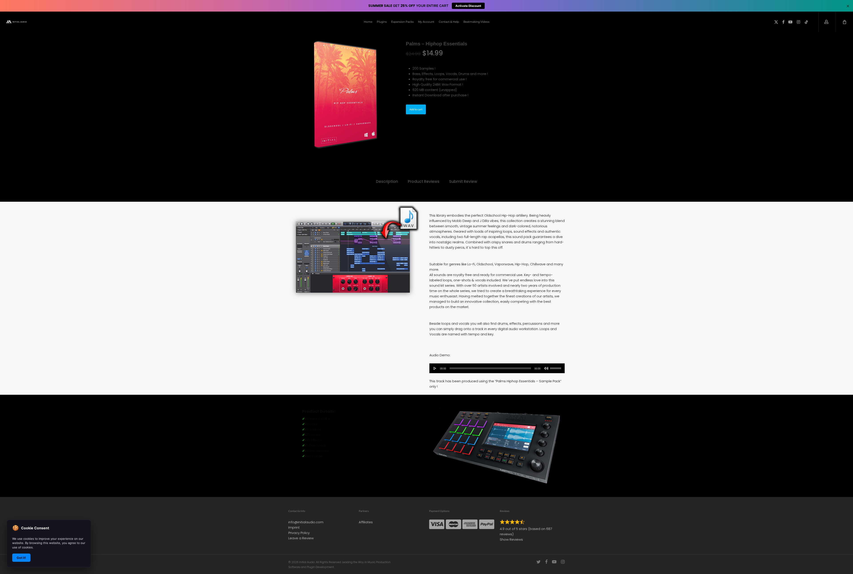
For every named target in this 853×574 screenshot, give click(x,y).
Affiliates (366, 522)
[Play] (435, 368)
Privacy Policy (299, 532)
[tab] (387, 181)
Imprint (294, 527)
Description (387, 181)
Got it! (21, 558)
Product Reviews (423, 181)
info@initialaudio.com (305, 522)
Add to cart (415, 109)
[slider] (556, 367)
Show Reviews (511, 539)
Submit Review (463, 181)
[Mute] (546, 368)
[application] (497, 368)
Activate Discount (468, 6)
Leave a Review (301, 538)
